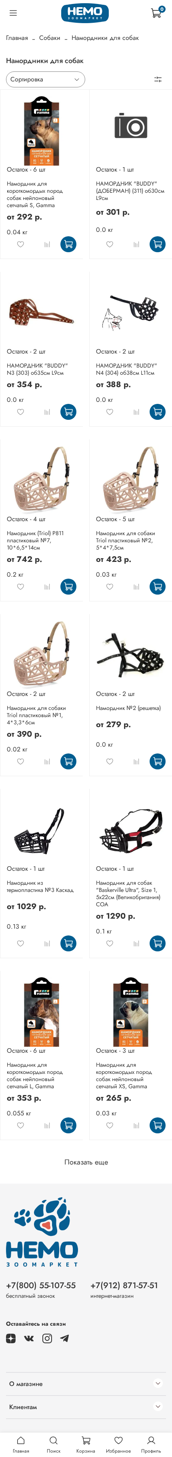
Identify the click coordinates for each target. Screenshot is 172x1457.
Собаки (49, 37)
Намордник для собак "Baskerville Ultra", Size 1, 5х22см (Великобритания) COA (128, 893)
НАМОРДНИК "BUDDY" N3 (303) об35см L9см (37, 369)
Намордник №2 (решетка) (128, 708)
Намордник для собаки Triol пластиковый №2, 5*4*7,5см (125, 540)
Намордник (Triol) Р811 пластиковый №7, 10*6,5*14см (35, 540)
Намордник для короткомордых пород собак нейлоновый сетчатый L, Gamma (35, 1075)
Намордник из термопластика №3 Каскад (40, 886)
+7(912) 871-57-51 (124, 1285)
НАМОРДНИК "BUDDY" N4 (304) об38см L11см (126, 369)
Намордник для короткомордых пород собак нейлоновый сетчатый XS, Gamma (124, 1075)
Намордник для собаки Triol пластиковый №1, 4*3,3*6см (36, 715)
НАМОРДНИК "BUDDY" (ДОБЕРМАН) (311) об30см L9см (130, 191)
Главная (17, 37)
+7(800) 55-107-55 (41, 1285)
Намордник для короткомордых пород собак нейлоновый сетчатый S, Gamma (35, 194)
